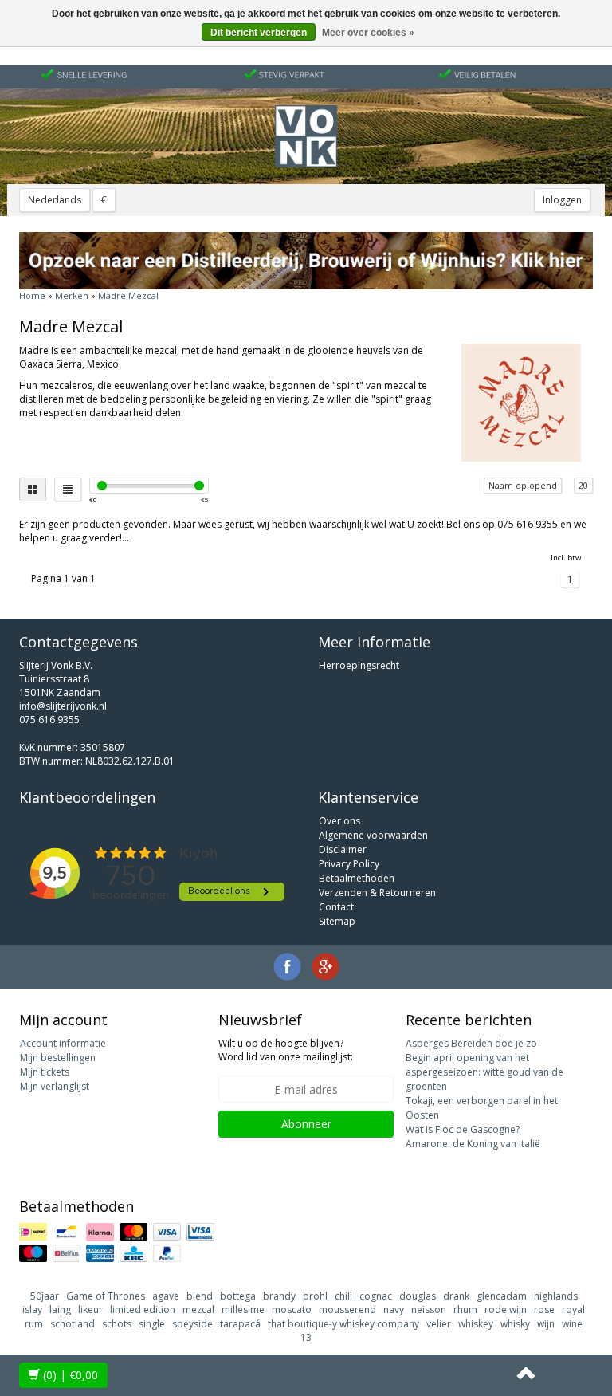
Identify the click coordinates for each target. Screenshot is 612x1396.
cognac (375, 1296)
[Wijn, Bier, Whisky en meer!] (306, 136)
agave (165, 1296)
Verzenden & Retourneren (377, 892)
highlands (556, 1296)
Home (32, 295)
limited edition (142, 1309)
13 (306, 1337)
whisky (515, 1324)
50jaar (44, 1296)
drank (456, 1296)
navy (393, 1309)
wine (572, 1324)
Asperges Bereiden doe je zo (471, 1043)
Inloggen (562, 199)
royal (573, 1309)
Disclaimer (343, 849)
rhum (465, 1309)
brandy (279, 1296)
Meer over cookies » (368, 32)
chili (343, 1296)
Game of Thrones (105, 1296)
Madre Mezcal (128, 295)
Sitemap (337, 921)
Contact (336, 907)
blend (199, 1296)
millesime (243, 1309)
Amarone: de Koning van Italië (473, 1143)
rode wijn (505, 1309)
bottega (238, 1296)
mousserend (347, 1309)
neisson (428, 1309)
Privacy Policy (349, 864)
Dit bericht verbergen (258, 32)
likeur (90, 1309)
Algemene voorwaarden (373, 835)
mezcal (198, 1309)
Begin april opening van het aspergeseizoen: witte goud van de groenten (484, 1072)
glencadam (502, 1296)
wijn (546, 1324)
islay (32, 1309)
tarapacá (240, 1324)
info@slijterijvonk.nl (63, 706)
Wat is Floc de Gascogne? (463, 1129)
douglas (417, 1296)
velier (438, 1324)
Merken (71, 295)
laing (60, 1309)
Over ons (339, 821)
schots (116, 1324)
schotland (72, 1324)
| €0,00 (70, 1374)
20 (583, 485)
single (152, 1324)
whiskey (475, 1324)
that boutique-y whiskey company (343, 1324)
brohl (315, 1296)
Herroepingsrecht (359, 665)
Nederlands (54, 199)
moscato (292, 1309)
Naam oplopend (522, 485)
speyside (192, 1324)
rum (34, 1324)
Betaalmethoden (356, 878)
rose (544, 1309)
